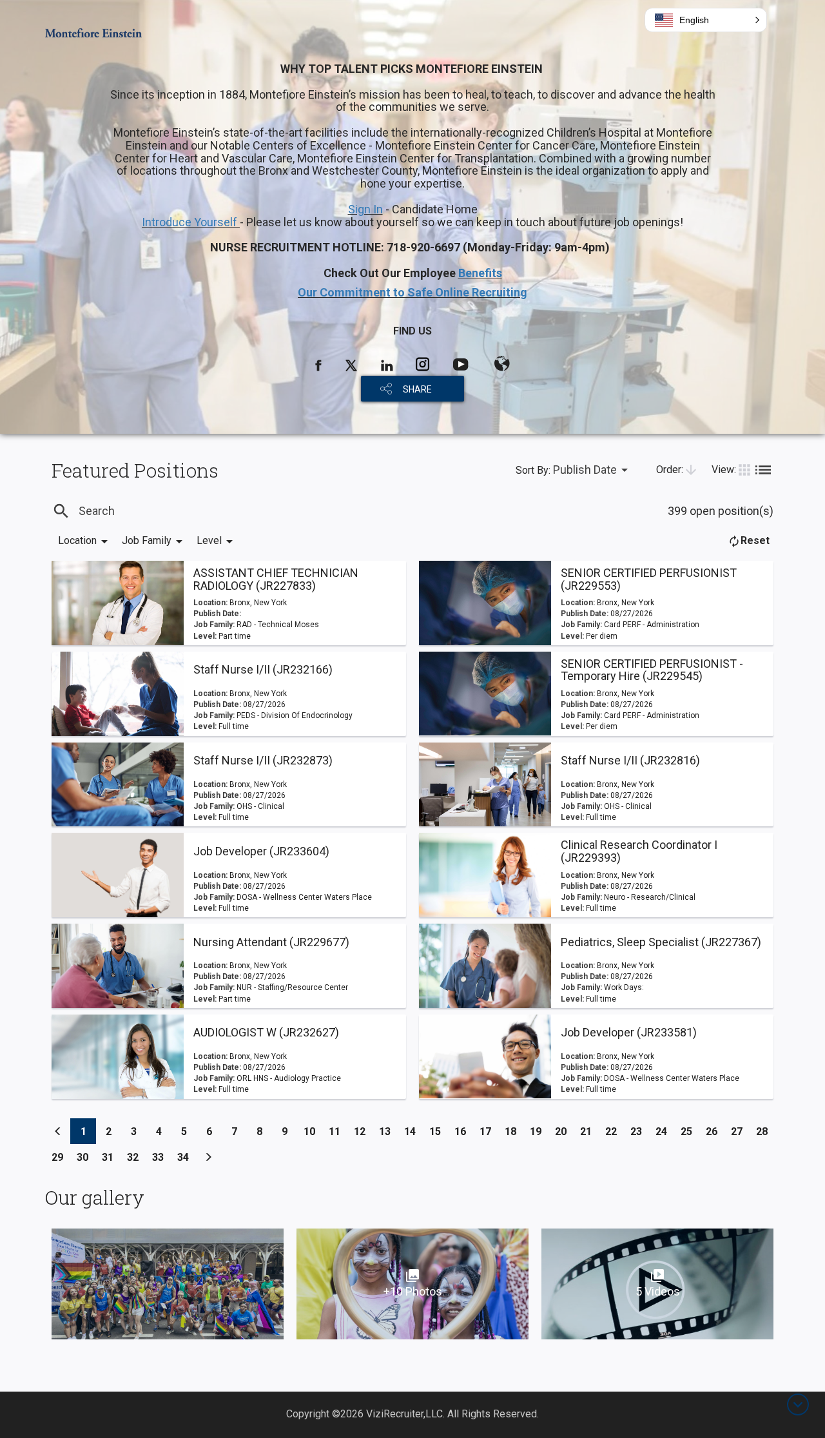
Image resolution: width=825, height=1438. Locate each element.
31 (111, 1157)
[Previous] (58, 1131)
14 (413, 1131)
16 (463, 1131)
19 (539, 1131)
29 (61, 1157)
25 (690, 1131)
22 (614, 1131)
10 (313, 1131)
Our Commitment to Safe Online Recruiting (412, 292)
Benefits (480, 273)
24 (664, 1131)
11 (338, 1131)
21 (589, 1131)
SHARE (417, 389)
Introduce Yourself (191, 222)
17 (489, 1131)
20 (564, 1131)
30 (86, 1157)
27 (740, 1131)
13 (388, 1131)
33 (161, 1157)
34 (186, 1157)
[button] (705, 20)
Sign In (365, 209)
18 (514, 1131)
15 (438, 1131)
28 (765, 1131)
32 (136, 1157)
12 (363, 1131)
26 (715, 1131)
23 (639, 1131)
